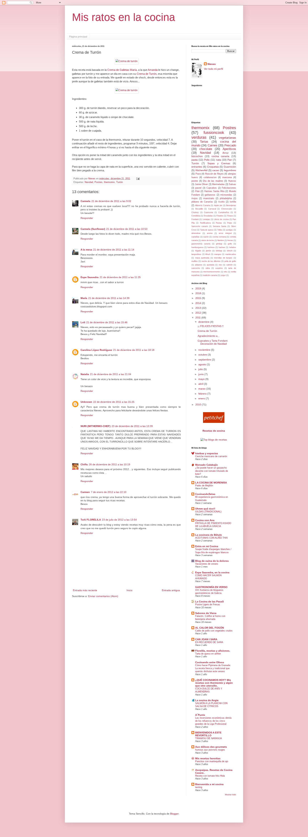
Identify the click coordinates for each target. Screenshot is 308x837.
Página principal (78, 36)
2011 (198, 317)
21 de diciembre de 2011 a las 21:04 (110, 374)
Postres (98, 182)
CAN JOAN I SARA (206, 639)
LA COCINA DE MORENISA (211, 482)
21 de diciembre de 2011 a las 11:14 (113, 249)
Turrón (119, 182)
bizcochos (197, 156)
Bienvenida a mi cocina (209, 784)
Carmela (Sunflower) (93, 228)
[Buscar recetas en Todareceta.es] (214, 439)
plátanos (198, 265)
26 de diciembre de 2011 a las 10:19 (109, 464)
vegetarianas (227, 137)
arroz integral (225, 233)
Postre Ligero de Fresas (207, 604)
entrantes (196, 166)
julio (201, 369)
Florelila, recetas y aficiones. (212, 650)
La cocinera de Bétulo (208, 534)
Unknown (86, 401)
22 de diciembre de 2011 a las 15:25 (113, 401)
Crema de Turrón (146, 73)
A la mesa (86, 249)
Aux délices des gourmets (211, 746)
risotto (221, 202)
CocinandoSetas (205, 494)
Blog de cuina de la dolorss (212, 560)
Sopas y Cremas (218, 163)
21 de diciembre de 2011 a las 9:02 (111, 201)
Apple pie (218, 205)
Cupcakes (211, 188)
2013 (198, 307)
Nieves (211, 64)
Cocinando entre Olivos (209, 662)
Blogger (174, 813)
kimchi (229, 251)
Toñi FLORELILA (91, 519)
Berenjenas (231, 205)
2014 (198, 303)
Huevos (232, 181)
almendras (196, 233)
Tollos (219, 230)
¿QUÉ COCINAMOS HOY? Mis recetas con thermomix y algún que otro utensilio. (214, 683)
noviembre (204, 349)
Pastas (219, 223)
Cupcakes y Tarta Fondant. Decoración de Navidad (213, 342)
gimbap (219, 244)
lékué (207, 254)
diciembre (204, 321)
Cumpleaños (223, 212)
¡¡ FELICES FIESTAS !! (211, 326)
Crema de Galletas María (122, 69)
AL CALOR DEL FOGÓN (209, 627)
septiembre (205, 359)
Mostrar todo (230, 795)
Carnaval (212, 209)
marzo (202, 388)
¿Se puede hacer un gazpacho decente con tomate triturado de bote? (211, 470)
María (84, 298)
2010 (198, 404)
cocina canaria (220, 156)
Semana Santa (219, 226)
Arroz (225, 152)
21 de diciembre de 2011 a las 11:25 (120, 277)
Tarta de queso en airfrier (208, 653)
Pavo (198, 174)
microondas (226, 195)
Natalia (85, 374)
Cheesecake (226, 209)
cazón (206, 237)
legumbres (230, 170)
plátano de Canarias (202, 202)
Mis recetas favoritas (207, 758)
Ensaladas (208, 216)
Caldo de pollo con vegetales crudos (214, 630)
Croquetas (213, 166)
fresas (230, 240)
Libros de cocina (221, 219)
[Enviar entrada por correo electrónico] (137, 178)
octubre (203, 354)
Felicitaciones (229, 188)
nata (218, 159)
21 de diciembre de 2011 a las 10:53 (126, 228)
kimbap (219, 251)
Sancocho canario (199, 226)
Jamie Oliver (201, 184)
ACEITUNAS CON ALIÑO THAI (211, 537)
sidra (208, 268)
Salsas (232, 184)
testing (198, 787)
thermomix (109, 182)
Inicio (129, 590)
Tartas (204, 141)
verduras (198, 137)
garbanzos (210, 195)
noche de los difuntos (211, 261)
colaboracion (210, 177)
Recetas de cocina (213, 430)
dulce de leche (207, 240)
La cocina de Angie (207, 700)
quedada (210, 265)
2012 (198, 312)
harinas (222, 247)
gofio (230, 244)
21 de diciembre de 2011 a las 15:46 (106, 322)
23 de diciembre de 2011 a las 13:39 (132, 426)
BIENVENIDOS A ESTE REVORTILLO (208, 734)
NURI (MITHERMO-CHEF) (96, 426)
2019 (198, 288)
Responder (87, 218)
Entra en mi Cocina (206, 546)
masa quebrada (202, 258)
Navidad (89, 182)
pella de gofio (230, 261)
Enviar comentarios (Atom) (103, 596)
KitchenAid (201, 170)
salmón (229, 265)
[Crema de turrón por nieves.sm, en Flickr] (126, 61)
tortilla (233, 202)
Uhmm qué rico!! (205, 508)
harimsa (210, 247)
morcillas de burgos (223, 258)
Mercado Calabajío (206, 464)
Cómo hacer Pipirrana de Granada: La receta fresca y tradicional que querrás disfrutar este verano (213, 668)
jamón (208, 251)
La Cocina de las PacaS (209, 601)
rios (220, 265)
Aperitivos (229, 149)
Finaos (230, 216)
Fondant (195, 219)
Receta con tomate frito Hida (210, 775)
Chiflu (84, 464)
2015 (198, 298)
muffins (194, 261)
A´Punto (200, 714)
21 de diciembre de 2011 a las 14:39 (108, 298)
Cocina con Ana (204, 520)
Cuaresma (208, 212)
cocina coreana (219, 237)
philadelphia (226, 198)
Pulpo (229, 223)
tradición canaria (210, 275)
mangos (217, 254)
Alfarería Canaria (202, 205)
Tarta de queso (207, 230)
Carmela (85, 201)
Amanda (153, 69)
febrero (202, 393)
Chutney (195, 212)
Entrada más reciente (85, 590)
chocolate (205, 149)
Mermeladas (218, 184)
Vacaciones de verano (206, 563)
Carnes (212, 145)
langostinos (196, 254)
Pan (229, 159)
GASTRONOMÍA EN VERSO (211, 587)
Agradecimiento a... (209, 335)
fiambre (220, 240)
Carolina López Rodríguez (96, 350)
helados (232, 247)
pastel (198, 188)
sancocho (195, 268)
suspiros (219, 268)
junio (201, 374)
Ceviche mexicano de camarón (211, 456)
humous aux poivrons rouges (210, 749)
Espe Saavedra (90, 277)
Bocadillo (199, 209)
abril (201, 383)
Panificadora (205, 223)
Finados (219, 216)
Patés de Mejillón (204, 485)
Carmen (85, 492)
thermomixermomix (211, 272)
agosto (202, 364)
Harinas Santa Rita (214, 191)
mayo (201, 379)
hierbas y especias (206, 453)
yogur (223, 275)
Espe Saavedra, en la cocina (212, 572)
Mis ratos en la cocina (123, 17)
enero (202, 398)
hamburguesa (197, 247)
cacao (215, 170)
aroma (209, 233)
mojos (194, 198)
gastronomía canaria (200, 244)
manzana (227, 177)
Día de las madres (213, 181)
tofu (225, 272)
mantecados (230, 254)
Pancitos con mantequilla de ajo (211, 761)
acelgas (229, 230)
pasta (194, 159)
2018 (198, 293)
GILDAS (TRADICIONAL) (208, 511)
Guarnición (230, 166)
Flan (197, 191)
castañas (195, 237)
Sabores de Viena (205, 613)
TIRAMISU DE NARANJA (208, 738)
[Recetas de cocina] (213, 422)
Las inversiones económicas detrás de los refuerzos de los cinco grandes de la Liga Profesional (213, 720)
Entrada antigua (171, 590)
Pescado (230, 145)
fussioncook (214, 132)
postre (194, 181)
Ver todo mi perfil (213, 68)
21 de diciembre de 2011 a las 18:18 (133, 350)
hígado (198, 251)
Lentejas (206, 219)
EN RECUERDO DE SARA (209, 642)
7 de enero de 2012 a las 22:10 (108, 492)
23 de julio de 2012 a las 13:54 (119, 519)
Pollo (207, 159)
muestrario (208, 198)
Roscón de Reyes (214, 174)
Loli (83, 322)
